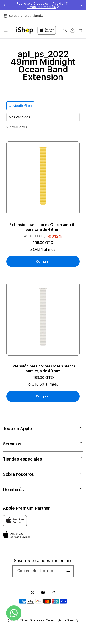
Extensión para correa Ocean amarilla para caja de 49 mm (42, 227)
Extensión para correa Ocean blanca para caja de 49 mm (42, 368)
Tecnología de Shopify (62, 620)
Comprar (43, 261)
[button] (6, 30)
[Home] (25, 30)
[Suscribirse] (68, 571)
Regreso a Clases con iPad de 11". (43, 5)
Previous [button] (4, 5)
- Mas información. (41, 7)
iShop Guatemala (32, 620)
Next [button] (81, 5)
